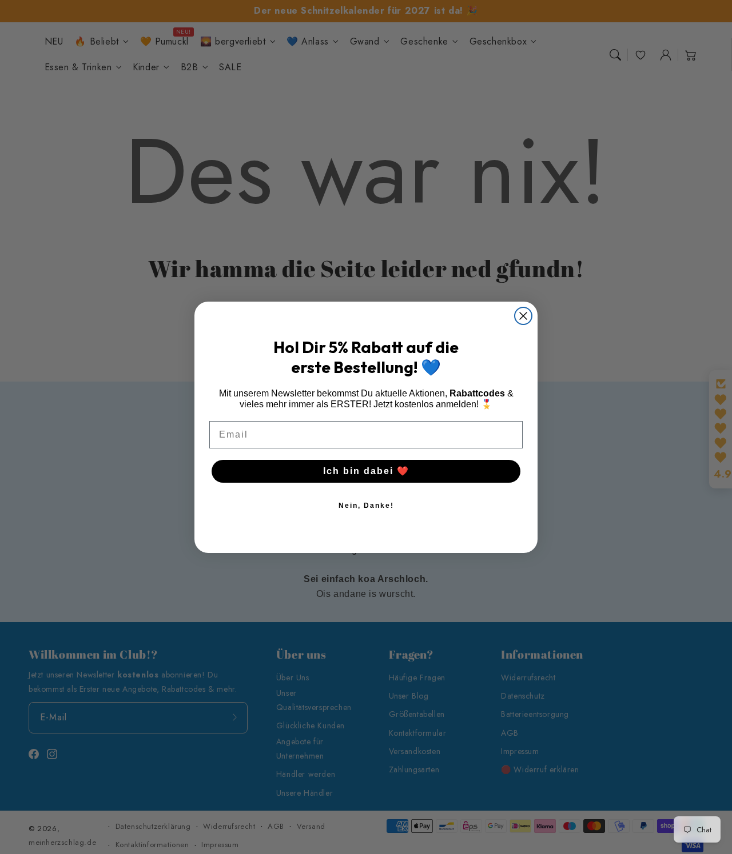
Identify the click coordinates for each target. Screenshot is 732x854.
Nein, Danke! (366, 506)
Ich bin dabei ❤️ (366, 471)
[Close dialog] (523, 315)
